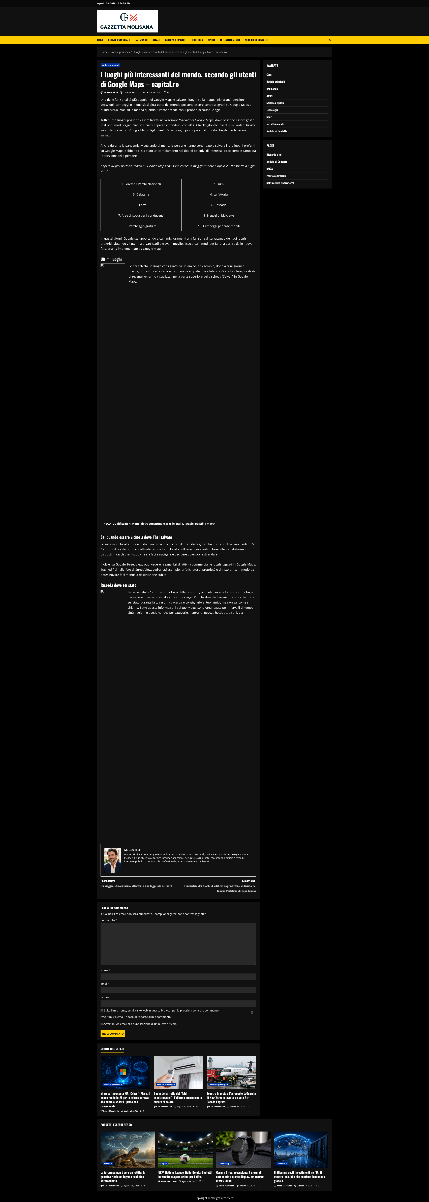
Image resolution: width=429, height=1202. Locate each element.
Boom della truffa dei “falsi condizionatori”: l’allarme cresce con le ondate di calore (178, 1097)
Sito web (106, 997)
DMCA (269, 169)
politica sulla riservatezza (280, 183)
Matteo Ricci (111, 92)
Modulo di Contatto (256, 40)
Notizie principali (119, 40)
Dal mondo (141, 40)
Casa (100, 40)
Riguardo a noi (274, 155)
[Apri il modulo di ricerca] (330, 40)
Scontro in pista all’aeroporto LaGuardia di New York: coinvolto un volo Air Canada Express (231, 1097)
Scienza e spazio (175, 40)
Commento (109, 920)
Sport (211, 40)
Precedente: (136, 883)
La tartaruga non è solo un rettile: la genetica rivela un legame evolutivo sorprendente (123, 1176)
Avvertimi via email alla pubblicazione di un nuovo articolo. (140, 1024)
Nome (105, 970)
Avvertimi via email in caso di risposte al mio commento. (136, 1017)
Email (105, 984)
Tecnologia (196, 40)
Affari (156, 40)
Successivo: (220, 886)
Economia (282, 1163)
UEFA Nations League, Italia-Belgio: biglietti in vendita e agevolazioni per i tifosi (185, 1174)
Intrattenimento (230, 40)
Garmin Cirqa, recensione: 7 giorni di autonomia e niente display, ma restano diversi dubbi (240, 1176)
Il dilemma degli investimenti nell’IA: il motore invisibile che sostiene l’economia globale (299, 1176)
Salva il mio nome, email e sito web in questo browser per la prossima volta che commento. (161, 1010)
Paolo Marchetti (111, 1110)
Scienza (108, 1163)
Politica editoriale (276, 176)
